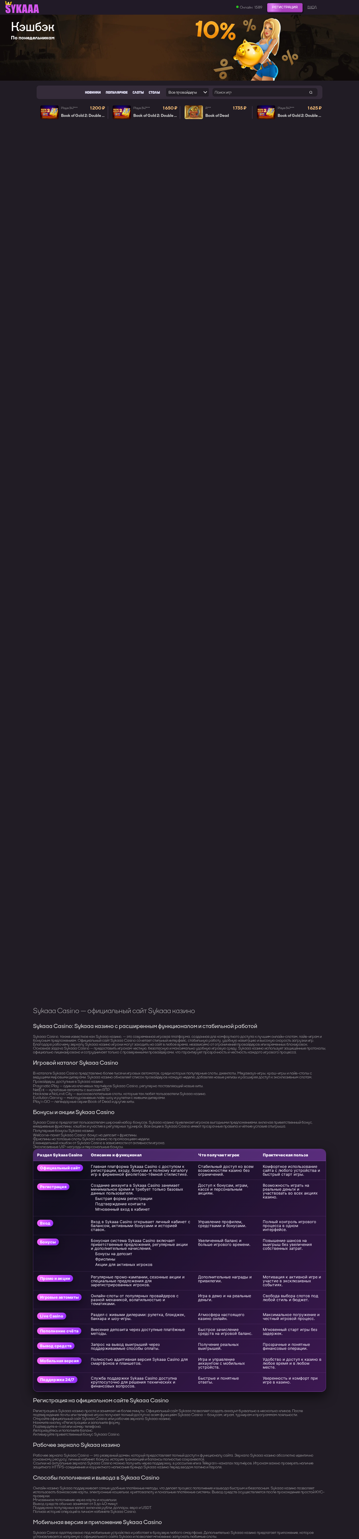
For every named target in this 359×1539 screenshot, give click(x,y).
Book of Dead (217, 116)
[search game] (310, 92)
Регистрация (285, 7)
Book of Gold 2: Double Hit (84, 116)
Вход (312, 7)
